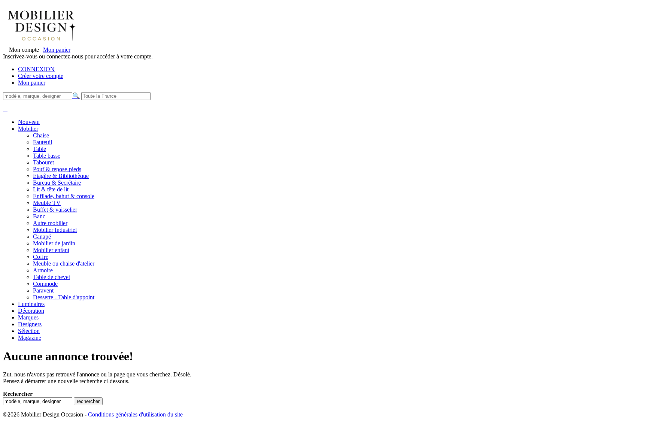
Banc (39, 216)
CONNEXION (36, 69)
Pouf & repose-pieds (57, 169)
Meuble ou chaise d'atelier (63, 263)
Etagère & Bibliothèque (61, 176)
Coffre (40, 257)
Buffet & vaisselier (55, 209)
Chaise (41, 135)
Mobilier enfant (51, 250)
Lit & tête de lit (51, 189)
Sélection (29, 331)
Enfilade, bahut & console (63, 196)
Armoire (43, 270)
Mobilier (28, 128)
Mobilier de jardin (54, 243)
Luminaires (31, 304)
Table (39, 149)
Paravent (43, 290)
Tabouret (43, 162)
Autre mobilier (50, 223)
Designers (30, 324)
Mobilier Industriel (55, 230)
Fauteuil (42, 142)
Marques (28, 317)
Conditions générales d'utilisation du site (135, 414)
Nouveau (29, 122)
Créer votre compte (40, 76)
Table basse (46, 155)
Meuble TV (47, 203)
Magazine (29, 337)
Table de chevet (51, 277)
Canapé (42, 236)
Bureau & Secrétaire (57, 182)
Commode (45, 284)
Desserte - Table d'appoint (63, 297)
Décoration (31, 311)
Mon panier (56, 49)
